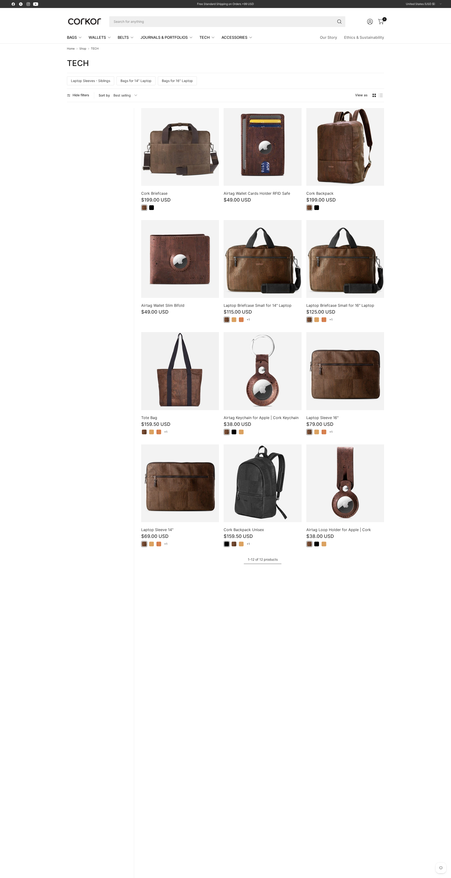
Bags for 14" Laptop (136, 81)
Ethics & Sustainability (364, 37)
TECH (95, 48)
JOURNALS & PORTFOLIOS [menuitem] (164, 37)
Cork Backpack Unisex (244, 529)
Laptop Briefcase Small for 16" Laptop (340, 305)
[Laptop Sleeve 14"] (180, 483)
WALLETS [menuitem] (97, 37)
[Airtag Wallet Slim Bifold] (180, 259)
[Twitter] (20, 4)
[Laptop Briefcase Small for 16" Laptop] (345, 259)
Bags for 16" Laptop (177, 81)
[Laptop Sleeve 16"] (345, 371)
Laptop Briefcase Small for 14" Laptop (258, 305)
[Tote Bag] (180, 371)
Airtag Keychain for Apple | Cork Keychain (261, 417)
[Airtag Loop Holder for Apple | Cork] (345, 483)
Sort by (104, 95)
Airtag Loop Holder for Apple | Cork (338, 529)
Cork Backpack (320, 193)
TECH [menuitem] (204, 37)
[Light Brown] (234, 320)
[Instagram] (28, 4)
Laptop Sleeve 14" (157, 529)
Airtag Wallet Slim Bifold (162, 305)
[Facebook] (13, 4)
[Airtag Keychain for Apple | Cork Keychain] (262, 371)
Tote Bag (149, 417)
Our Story (328, 37)
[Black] (151, 208)
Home (71, 48)
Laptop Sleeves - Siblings (90, 81)
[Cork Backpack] (345, 147)
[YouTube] (35, 4)
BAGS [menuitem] (72, 37)
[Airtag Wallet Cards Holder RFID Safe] (262, 147)
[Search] (339, 21)
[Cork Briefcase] (180, 147)
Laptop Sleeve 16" (322, 417)
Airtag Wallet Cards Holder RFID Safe (257, 193)
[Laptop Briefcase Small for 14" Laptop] (262, 259)
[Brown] (144, 208)
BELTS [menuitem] (123, 37)
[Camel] (241, 320)
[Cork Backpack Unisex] (262, 483)
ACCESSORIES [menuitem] (234, 37)
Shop (82, 48)
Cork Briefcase (154, 193)
